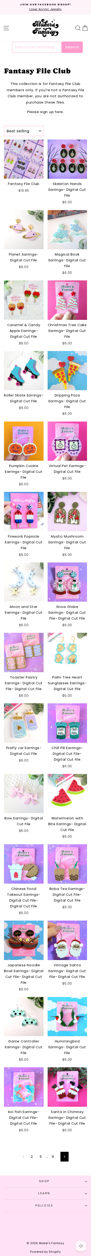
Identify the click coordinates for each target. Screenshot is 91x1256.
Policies (44, 1205)
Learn (44, 1193)
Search (72, 47)
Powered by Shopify (45, 1252)
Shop (44, 1181)
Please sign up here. (45, 112)
